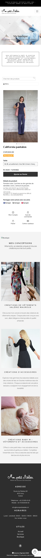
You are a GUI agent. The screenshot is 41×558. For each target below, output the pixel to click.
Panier (13, 223)
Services (20, 534)
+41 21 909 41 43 (24, 500)
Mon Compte (13, 215)
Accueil (20, 531)
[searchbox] (19, 78)
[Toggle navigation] (37, 11)
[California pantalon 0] (20, 116)
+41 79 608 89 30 (23, 503)
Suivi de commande (28, 216)
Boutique (20, 537)
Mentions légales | (13, 555)
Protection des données (27, 555)
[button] (35, 552)
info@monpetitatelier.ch (20, 507)
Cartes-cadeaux (28, 223)
